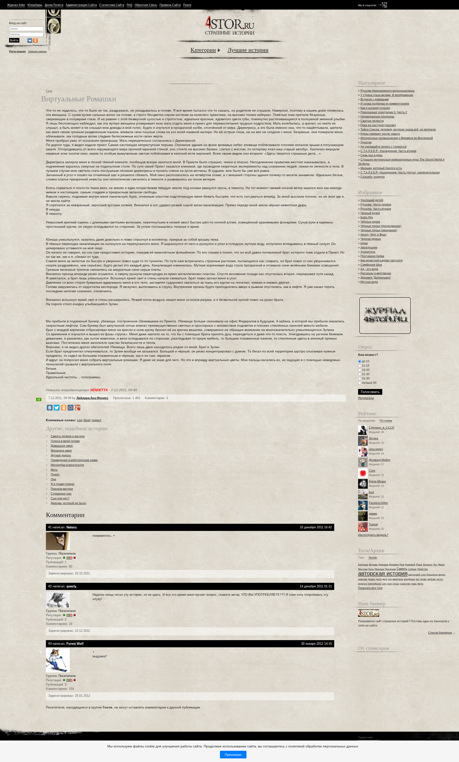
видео (441, 574)
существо (405, 583)
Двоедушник (369, 247)
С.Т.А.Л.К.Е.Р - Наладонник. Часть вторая (388, 151)
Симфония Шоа (371, 264)
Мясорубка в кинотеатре (67, 465)
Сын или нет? (60, 498)
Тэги (361, 557)
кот (418, 579)
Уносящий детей (372, 200)
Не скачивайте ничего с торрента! (384, 146)
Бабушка (363, 564)
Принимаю (233, 755)
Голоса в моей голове (65, 441)
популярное (374, 583)
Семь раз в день (371, 155)
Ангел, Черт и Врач (373, 234)
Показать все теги (370, 588)
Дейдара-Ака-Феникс (92, 398)
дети (379, 579)
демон (371, 579)
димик (373, 513)
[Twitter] (57, 408)
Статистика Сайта (111, 5)
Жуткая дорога (61, 455)
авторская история (383, 573)
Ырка (364, 243)
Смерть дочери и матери (68, 436)
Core (372, 470)
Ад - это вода (369, 269)
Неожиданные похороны (377, 116)
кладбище (409, 579)
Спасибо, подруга (373, 176)
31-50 (365, 378)
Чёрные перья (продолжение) (381, 226)
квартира (398, 579)
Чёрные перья (370, 221)
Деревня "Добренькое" (376, 277)
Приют (55, 474)
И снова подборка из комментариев (385, 103)
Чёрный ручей (370, 213)
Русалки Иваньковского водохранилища (388, 90)
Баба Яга (367, 217)
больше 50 (369, 382)
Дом (401, 564)
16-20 (365, 370)
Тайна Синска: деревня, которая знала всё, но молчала (398, 129)
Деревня (394, 564)
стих (389, 583)
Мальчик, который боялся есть (381, 168)
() (69, 558)
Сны (49, 90)
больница (432, 574)
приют (96, 420)
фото (420, 583)
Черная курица (371, 239)
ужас (414, 583)
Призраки (390, 569)
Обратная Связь (146, 5)
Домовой (410, 564)
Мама (441, 564)
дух (390, 579)
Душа (419, 564)
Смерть (402, 569)
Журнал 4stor (16, 5)
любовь (431, 579)
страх (396, 583)
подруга (362, 583)
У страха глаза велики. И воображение (387, 95)
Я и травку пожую (62, 484)
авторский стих (417, 574)
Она (53, 479)
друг (384, 579)
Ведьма (373, 564)
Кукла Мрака (377, 481)
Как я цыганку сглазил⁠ (375, 108)
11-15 (365, 365)
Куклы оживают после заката (380, 133)
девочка (362, 579)
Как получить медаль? (373, 535)
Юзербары (34, 5)
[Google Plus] (77, 408)
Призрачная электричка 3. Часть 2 (384, 112)
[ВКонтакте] (50, 408)
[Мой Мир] (70, 408)
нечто (440, 579)
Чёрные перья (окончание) (379, 230)
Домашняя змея (62, 446)
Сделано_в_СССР (381, 427)
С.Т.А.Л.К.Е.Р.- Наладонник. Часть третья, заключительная (400, 172)
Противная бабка (372, 256)
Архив (373, 557)
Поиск (187, 5)
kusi (371, 492)
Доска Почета (54, 5)
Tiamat (373, 524)
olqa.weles (376, 449)
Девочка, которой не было (68, 503)
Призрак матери (62, 489)
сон (79, 420)
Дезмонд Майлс (379, 460)
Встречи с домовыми (375, 99)
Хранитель (368, 252)
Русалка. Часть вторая (376, 209)
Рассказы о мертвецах (376, 273)
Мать (54, 469)
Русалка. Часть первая (376, 204)
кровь (423, 579)
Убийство (422, 569)
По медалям (366, 420)
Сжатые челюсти (372, 121)
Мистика (363, 569)
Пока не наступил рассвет (378, 125)
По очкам (386, 420)
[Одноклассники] (63, 408)
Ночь (371, 569)
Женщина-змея (61, 450)
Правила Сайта (170, 5)
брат (87, 420)
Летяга (373, 438)
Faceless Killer (378, 503)
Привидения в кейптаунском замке (74, 460)
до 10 (365, 361)
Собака (412, 569)
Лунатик (366, 142)
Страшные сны (61, 493)
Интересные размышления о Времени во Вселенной (397, 138)
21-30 (365, 374)
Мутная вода (369, 282)
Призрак (379, 569)
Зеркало (427, 564)
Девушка (383, 564)
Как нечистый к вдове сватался (382, 260)
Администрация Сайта (81, 5)
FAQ (129, 5)
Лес (435, 564)
